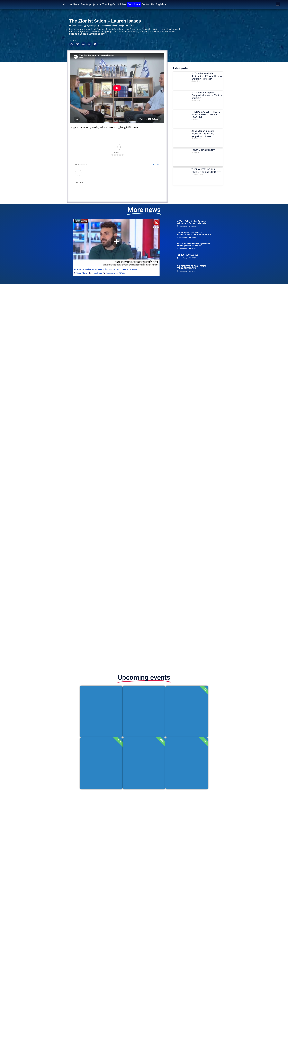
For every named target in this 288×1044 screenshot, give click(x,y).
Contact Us (148, 4)
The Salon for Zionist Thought (112, 26)
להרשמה (101, 727)
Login (157, 164)
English (159, 4)
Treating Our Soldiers (114, 4)
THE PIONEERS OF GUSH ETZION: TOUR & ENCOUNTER (206, 171)
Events (84, 4)
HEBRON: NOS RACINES (203, 150)
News (76, 4)
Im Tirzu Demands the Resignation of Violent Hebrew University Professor (206, 76)
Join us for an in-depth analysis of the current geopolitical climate (202, 133)
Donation (133, 4)
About (65, 4)
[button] (71, 44)
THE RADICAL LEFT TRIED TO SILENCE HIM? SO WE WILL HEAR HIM (205, 114)
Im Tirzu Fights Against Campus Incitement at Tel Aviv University (206, 95)
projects (94, 4)
